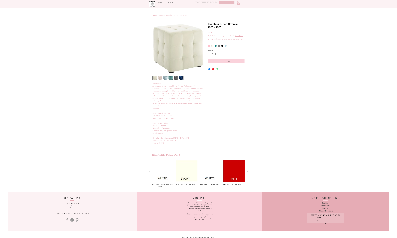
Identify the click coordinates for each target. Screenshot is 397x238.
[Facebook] (67, 220)
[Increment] (215, 58)
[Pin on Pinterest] (213, 73)
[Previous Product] (149, 171)
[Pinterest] (77, 220)
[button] (238, 3)
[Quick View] (163, 171)
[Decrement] (209, 58)
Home (154, 15)
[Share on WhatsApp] (217, 73)
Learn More (224, 38)
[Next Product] (248, 171)
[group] (198, 174)
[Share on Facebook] (209, 73)
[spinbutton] (212, 58)
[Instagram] (72, 220)
